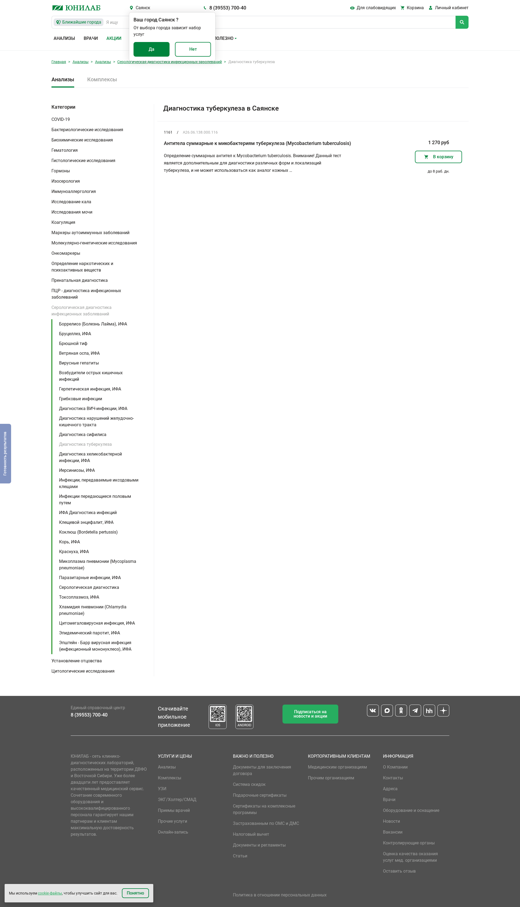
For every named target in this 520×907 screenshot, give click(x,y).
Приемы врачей (174, 810)
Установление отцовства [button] (76, 660)
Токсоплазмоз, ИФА (79, 597)
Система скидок (249, 784)
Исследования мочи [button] (71, 212)
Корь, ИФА (69, 541)
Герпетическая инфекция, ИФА (90, 389)
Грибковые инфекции (80, 398)
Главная (58, 62)
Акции (113, 38)
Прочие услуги (172, 821)
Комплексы (102, 79)
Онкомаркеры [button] (65, 253)
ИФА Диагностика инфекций (88, 512)
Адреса (390, 788)
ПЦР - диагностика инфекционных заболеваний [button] (86, 294)
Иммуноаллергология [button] (73, 191)
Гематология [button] (64, 150)
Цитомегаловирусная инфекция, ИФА (97, 623)
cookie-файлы (50, 893)
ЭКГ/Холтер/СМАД (177, 799)
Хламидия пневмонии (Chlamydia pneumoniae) (92, 610)
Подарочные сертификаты (260, 795)
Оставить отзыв (399, 871)
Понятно (135, 893)
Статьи (240, 855)
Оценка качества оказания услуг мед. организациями (410, 857)
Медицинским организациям (337, 767)
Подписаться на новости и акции (310, 714)
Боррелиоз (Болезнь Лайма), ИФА (93, 324)
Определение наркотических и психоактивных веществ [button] (82, 267)
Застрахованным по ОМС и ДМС (266, 823)
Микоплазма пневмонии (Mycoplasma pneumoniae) (97, 564)
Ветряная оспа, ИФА (79, 353)
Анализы (64, 38)
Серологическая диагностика (89, 587)
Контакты (393, 777)
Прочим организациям (331, 777)
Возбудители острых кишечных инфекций (91, 376)
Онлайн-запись (173, 832)
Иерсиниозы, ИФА (77, 470)
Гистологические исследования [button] (83, 160)
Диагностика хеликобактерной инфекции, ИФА (90, 457)
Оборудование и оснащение (411, 810)
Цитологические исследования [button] (83, 671)
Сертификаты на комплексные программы (264, 809)
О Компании (395, 767)
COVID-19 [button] (60, 119)
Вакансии (392, 832)
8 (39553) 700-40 (227, 8)
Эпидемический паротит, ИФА (89, 632)
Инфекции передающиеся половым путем (95, 499)
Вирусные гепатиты (79, 363)
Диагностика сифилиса (82, 434)
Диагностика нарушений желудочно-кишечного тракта (96, 421)
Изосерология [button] (65, 181)
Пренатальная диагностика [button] (79, 280)
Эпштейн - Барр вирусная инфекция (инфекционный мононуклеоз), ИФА (95, 646)
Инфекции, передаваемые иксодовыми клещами (98, 483)
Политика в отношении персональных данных (280, 895)
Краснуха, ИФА (74, 551)
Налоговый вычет (251, 834)
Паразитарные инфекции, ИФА (90, 577)
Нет (193, 49)
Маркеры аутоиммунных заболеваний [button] (90, 232)
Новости (391, 821)
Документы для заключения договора (262, 770)
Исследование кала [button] (71, 201)
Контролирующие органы (409, 842)
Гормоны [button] (60, 170)
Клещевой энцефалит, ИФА (86, 522)
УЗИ (162, 788)
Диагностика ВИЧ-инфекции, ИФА (93, 408)
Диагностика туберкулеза (85, 444)
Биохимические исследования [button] (82, 140)
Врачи (91, 38)
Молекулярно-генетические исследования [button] (94, 243)
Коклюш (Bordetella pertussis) (88, 532)
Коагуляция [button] (63, 222)
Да (151, 49)
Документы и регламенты (259, 845)
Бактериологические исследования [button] (87, 129)
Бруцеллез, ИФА (75, 333)
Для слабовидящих (376, 7)
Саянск (143, 7)
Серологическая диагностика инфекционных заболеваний (169, 62)
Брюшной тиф (73, 343)
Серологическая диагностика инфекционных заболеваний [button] (81, 311)
